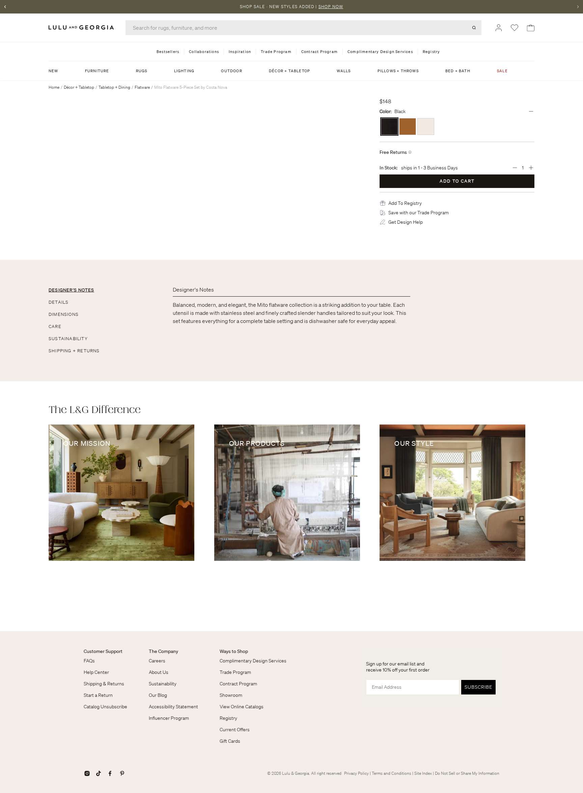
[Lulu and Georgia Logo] (82, 27)
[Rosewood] (407, 126)
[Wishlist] (514, 28)
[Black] (389, 126)
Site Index (423, 773)
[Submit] (474, 27)
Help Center (96, 672)
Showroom (231, 695)
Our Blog (158, 695)
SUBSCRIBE (478, 687)
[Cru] (425, 126)
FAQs (89, 661)
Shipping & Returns (104, 684)
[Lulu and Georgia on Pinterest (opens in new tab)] (122, 773)
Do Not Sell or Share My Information (467, 773)
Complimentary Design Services (253, 661)
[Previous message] (5, 6)
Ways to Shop (234, 651)
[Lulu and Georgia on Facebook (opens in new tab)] (110, 773)
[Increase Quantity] (531, 167)
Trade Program (235, 672)
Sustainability (162, 684)
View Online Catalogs (241, 707)
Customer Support (103, 651)
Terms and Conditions (391, 773)
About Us (158, 672)
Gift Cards (230, 741)
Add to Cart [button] (457, 181)
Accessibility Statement (173, 707)
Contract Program (238, 684)
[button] (405, 203)
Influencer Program (169, 718)
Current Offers (235, 730)
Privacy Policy (356, 773)
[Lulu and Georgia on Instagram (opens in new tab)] (87, 773)
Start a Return (98, 695)
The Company (163, 651)
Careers (157, 661)
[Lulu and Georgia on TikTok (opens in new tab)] (98, 773)
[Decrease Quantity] (514, 167)
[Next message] (578, 6)
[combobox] (303, 27)
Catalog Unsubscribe (105, 707)
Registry (228, 718)
